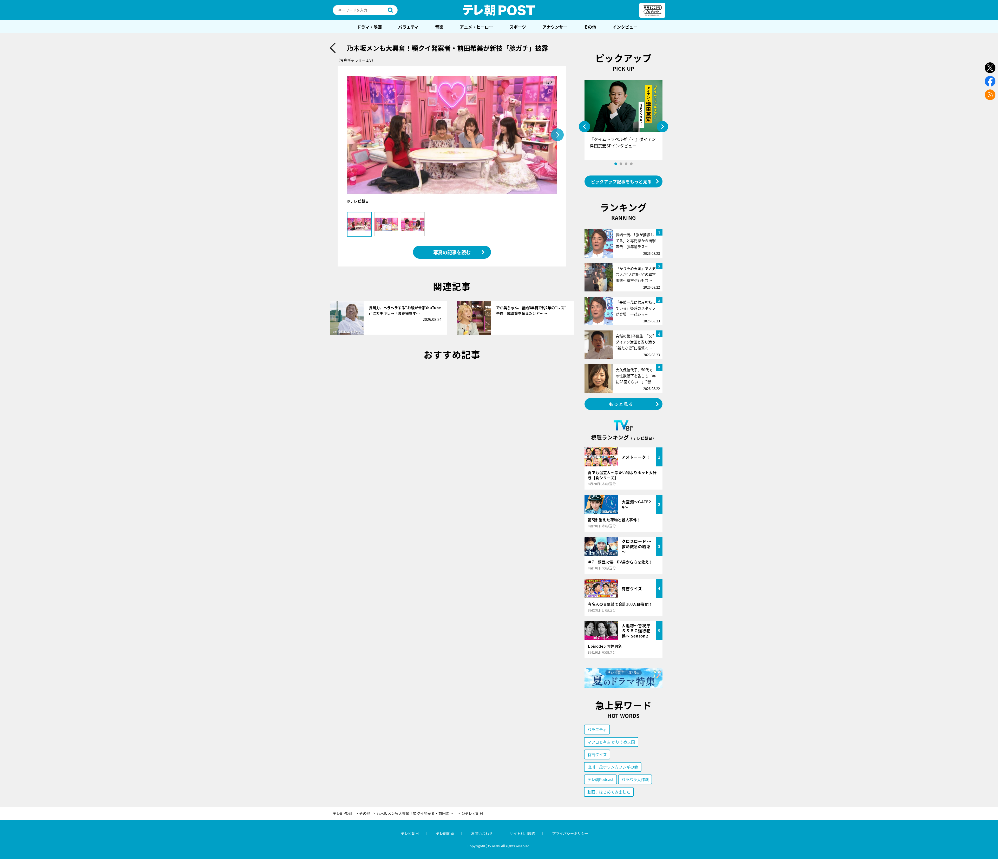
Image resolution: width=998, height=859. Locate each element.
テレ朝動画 (445, 833)
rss (990, 94)
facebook (990, 81)
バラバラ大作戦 (635, 779)
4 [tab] (631, 163)
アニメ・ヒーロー (476, 27)
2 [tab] (621, 163)
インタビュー (625, 27)
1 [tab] (615, 163)
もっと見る (621, 404)
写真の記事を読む (452, 252)
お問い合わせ (482, 833)
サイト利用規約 (522, 833)
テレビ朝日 (410, 833)
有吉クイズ (597, 754)
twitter (990, 67)
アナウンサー (554, 27)
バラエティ (408, 27)
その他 (590, 27)
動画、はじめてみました (608, 792)
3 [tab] (626, 163)
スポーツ (517, 27)
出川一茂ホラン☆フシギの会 (612, 767)
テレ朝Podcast (600, 779)
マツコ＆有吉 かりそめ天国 (611, 742)
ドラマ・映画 (369, 27)
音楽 (439, 27)
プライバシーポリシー (570, 833)
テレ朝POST (499, 10)
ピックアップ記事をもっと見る (621, 181)
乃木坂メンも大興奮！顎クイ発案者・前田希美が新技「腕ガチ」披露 (418, 813)
